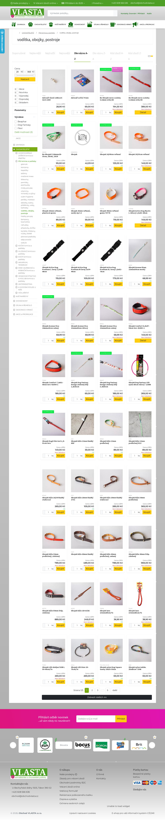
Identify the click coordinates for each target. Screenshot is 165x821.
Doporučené (18, 53)
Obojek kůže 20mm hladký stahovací (111, 498)
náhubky (24, 225)
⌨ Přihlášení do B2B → (73, 3)
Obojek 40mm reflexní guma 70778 (109, 212)
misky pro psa (26, 188)
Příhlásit (121, 719)
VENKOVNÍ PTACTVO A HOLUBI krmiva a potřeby (27, 278)
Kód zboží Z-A (134, 55)
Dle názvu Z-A (99, 55)
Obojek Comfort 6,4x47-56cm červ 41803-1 (139, 327)
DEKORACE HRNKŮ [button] (24, 310)
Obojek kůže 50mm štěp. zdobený (52, 612)
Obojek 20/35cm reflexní (139, 154)
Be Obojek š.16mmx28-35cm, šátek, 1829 (52, 155)
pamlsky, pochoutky (25, 183)
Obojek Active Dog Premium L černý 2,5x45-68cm (52, 269)
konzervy (24, 167)
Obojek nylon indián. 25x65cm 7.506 (137, 668)
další (115, 690)
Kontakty (101, 778)
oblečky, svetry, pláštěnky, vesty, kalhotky (28, 205)
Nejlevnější (35, 53)
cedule (24, 243)
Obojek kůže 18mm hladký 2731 (82, 498)
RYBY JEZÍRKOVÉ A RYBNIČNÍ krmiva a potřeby (26, 270)
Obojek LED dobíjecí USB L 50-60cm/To (53, 668)
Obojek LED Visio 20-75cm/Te (80, 668)
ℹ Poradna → (97, 3)
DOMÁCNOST (80, 24)
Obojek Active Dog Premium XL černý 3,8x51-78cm (111, 269)
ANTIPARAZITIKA (25, 284)
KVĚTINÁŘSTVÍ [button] (22, 296)
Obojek (74, 154)
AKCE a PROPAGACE (147, 24)
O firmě (100, 774)
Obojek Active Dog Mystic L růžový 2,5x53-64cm (140, 212)
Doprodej (24, 99)
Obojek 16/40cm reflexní (110, 154)
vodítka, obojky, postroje (69, 33)
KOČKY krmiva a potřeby (25, 247)
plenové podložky (28, 237)
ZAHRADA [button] (20, 145)
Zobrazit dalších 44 (97, 697)
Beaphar (22, 121)
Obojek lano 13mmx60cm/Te (106, 612)
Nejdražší (50, 53)
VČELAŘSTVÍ (23, 293)
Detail (143, 112)
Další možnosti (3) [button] (24, 132)
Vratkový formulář (69, 791)
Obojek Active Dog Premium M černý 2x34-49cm (81, 269)
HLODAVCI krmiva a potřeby (26, 252)
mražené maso (27, 176)
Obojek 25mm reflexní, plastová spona (52, 212)
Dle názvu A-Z (81, 55)
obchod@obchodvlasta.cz (142, 3)
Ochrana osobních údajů (72, 803)
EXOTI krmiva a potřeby (24, 258)
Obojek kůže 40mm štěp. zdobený (139, 555)
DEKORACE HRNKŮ (124, 24)
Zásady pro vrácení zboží (72, 778)
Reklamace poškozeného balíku (76, 795)
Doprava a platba (68, 799)
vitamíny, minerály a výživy (28, 192)
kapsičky (24, 170)
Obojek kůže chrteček (80, 611)
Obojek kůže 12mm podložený (108, 442)
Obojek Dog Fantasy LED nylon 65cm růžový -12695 (140, 383)
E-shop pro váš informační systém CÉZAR (133, 813)
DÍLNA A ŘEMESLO (101, 24)
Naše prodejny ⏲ (68, 774)
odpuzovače (26, 240)
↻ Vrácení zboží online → (46, 3)
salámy (24, 173)
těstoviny (24, 179)
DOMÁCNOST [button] (21, 301)
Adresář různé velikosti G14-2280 (52, 99)
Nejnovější (64, 53)
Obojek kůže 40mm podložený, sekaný (108, 555)
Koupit (60, 112)
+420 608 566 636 (119, 3)
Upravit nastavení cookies (82, 813)
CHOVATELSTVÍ (40, 24)
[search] (115, 13)
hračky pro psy (27, 216)
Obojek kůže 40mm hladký (82, 554)
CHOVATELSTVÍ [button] (22, 149)
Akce (21, 89)
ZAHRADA (21, 24)
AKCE (18, 138)
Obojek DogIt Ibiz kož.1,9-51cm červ (53, 442)
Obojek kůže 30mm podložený (137, 498)
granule (24, 164)
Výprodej (23, 96)
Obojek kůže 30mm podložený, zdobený (51, 555)
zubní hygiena (27, 197)
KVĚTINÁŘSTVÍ (60, 24)
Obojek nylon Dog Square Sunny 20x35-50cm (111, 668)
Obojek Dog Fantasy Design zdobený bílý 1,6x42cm (79, 384)
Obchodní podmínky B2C (73, 782)
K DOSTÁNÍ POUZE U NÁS (27, 288)
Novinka (23, 92)
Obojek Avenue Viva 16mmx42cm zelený (50, 327)
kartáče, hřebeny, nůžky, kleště (28, 232)
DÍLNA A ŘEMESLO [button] (24, 305)
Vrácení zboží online (70, 787)
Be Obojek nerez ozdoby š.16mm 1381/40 (110, 99)
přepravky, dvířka (28, 228)
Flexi (20, 128)
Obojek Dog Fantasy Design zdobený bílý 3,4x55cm (108, 384)
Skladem (23, 102)
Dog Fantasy (24, 125)
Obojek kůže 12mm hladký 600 (82, 442)
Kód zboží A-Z (116, 55)
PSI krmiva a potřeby (47, 33)
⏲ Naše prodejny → (20, 3)
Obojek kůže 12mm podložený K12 (137, 442)
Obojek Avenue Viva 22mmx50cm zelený (108, 327)
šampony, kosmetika (25, 220)
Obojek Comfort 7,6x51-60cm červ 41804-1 (52, 383)
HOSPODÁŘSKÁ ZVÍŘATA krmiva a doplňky (25, 155)
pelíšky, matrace (28, 200)
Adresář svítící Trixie (80, 98)
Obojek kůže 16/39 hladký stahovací (53, 498)
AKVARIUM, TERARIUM (23, 263)
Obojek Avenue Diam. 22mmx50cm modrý (138, 268)
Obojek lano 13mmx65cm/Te (135, 612)
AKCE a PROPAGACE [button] (24, 314)
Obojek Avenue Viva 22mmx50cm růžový (79, 327)
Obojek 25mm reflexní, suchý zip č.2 (80, 212)
